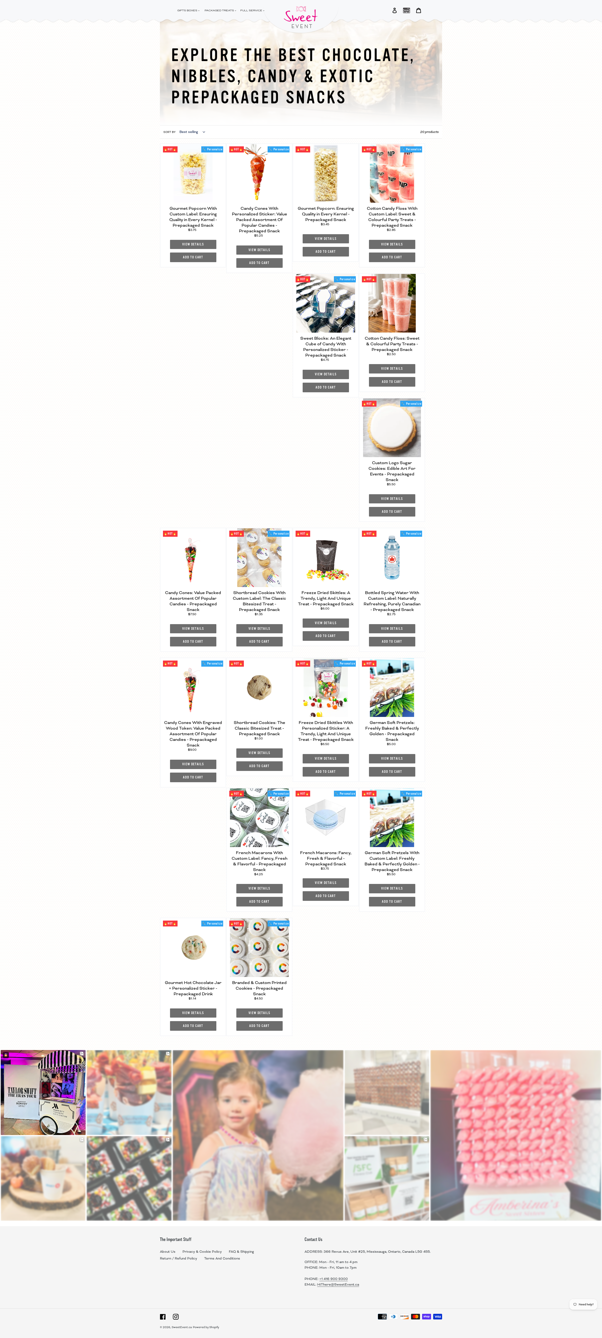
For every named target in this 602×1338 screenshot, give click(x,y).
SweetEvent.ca (182, 1327)
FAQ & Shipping (241, 1251)
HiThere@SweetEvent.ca (338, 1284)
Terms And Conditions (222, 1258)
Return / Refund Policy (178, 1258)
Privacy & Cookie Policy (202, 1251)
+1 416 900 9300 (333, 1279)
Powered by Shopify (206, 1327)
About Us (167, 1251)
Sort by (169, 132)
